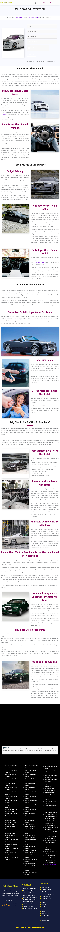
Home (26, 844)
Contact (27, 818)
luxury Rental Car (19, 17)
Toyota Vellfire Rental (51, 864)
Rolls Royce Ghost (33, 17)
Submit (31, 55)
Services (47, 845)
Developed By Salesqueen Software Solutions (30, 927)
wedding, (3, 115)
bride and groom (41, 262)
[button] (35, 3)
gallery (26, 833)
